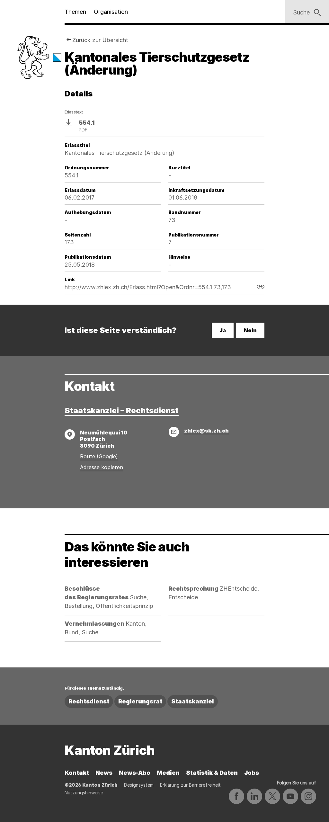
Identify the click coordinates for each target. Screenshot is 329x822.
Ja (222, 330)
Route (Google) (99, 456)
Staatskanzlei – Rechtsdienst (122, 410)
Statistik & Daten (212, 772)
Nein (250, 330)
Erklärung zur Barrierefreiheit (190, 785)
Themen (75, 11)
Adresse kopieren (101, 467)
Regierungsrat (140, 701)
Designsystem (139, 785)
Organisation (111, 11)
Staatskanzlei (192, 701)
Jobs (251, 772)
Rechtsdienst (88, 701)
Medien (168, 772)
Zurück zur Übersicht (100, 40)
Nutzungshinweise (84, 792)
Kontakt (77, 772)
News (103, 772)
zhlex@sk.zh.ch (206, 430)
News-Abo (134, 772)
